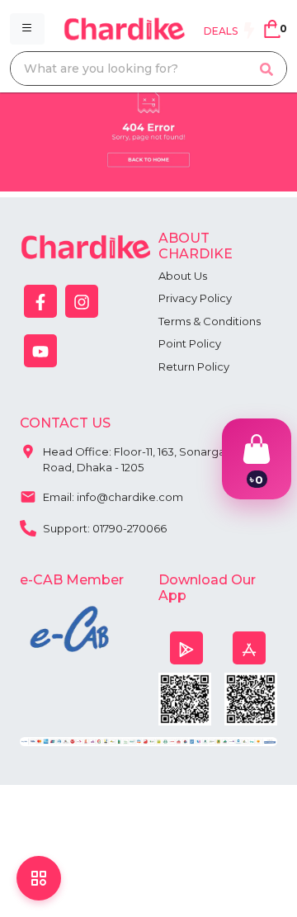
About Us (182, 275)
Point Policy (189, 343)
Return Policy (193, 366)
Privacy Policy (195, 298)
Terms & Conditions (209, 321)
